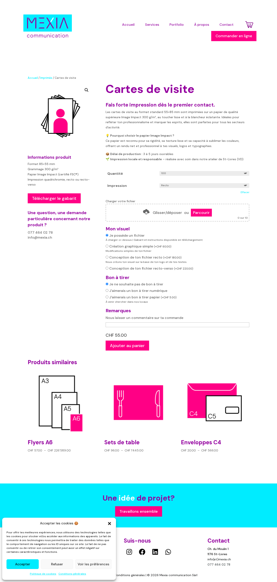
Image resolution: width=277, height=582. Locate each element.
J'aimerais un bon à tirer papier (143, 297)
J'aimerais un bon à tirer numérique (138, 290)
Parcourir (201, 212)
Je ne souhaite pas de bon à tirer (136, 284)
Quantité (115, 173)
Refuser (57, 564)
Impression (117, 185)
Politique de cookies (43, 574)
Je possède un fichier (127, 235)
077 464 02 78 (40, 232)
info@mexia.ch (40, 237)
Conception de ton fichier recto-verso (151, 268)
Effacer (245, 192)
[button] (109, 523)
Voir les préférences (93, 564)
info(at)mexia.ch (219, 559)
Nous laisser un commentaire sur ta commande (144, 317)
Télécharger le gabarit (54, 198)
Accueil (33, 78)
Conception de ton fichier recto (145, 257)
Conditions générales (72, 574)
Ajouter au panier (127, 345)
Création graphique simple (140, 246)
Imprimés (46, 78)
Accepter (22, 564)
